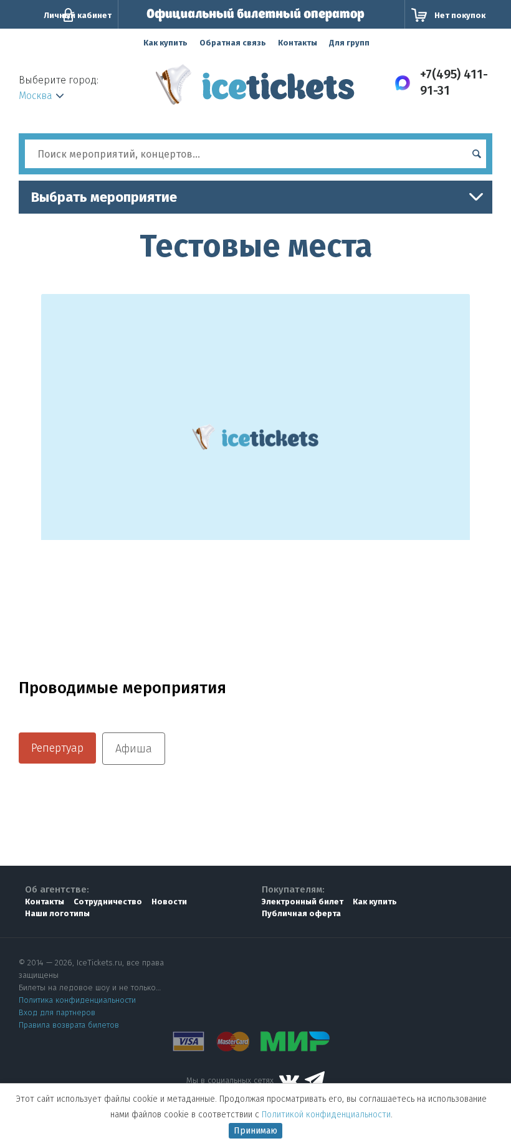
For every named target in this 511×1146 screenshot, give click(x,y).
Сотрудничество (108, 901)
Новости (169, 901)
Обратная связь (232, 42)
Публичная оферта (301, 913)
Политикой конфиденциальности (326, 1114)
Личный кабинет (78, 15)
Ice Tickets (255, 89)
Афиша (133, 748)
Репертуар (57, 748)
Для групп (349, 42)
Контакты (297, 42)
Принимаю (255, 1130)
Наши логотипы (57, 913)
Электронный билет (302, 901)
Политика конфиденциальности (77, 1000)
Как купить (165, 42)
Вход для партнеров (57, 1012)
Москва (35, 96)
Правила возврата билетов (69, 1025)
